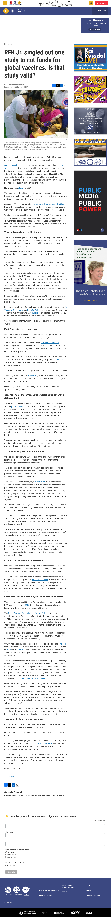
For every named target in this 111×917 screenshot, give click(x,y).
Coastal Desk (11, 857)
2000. (27, 605)
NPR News (8, 44)
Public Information (45, 896)
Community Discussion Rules (49, 891)
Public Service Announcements (68, 886)
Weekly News (11, 855)
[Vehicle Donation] (90, 152)
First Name (9, 832)
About (88, 886)
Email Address (10, 823)
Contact (88, 891)
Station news (11, 865)
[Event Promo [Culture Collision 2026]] (90, 89)
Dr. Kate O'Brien (59, 359)
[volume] (12, 10)
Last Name (9, 841)
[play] (6, 11)
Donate (102, 3)
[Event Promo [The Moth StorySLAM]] (90, 121)
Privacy (64, 891)
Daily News (10, 852)
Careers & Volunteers (93, 896)
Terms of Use (44, 886)
